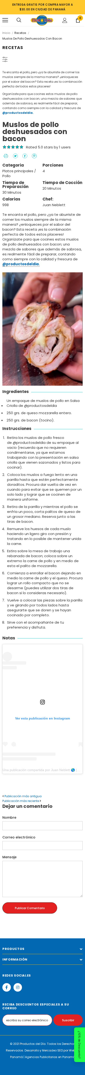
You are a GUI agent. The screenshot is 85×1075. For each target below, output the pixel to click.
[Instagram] (17, 987)
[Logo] (42, 20)
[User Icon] (64, 20)
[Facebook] (6, 987)
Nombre (9, 817)
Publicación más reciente (20, 801)
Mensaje (9, 857)
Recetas (20, 33)
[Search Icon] (19, 20)
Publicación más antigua (23, 796)
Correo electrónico (18, 837)
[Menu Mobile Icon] (5, 20)
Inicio (6, 33)
